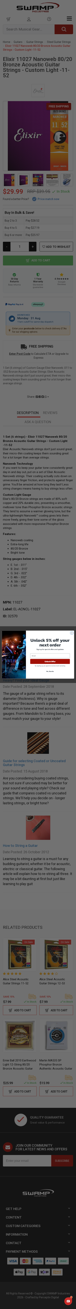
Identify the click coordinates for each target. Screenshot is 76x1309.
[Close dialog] (71, 633)
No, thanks (50, 671)
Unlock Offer (50, 661)
